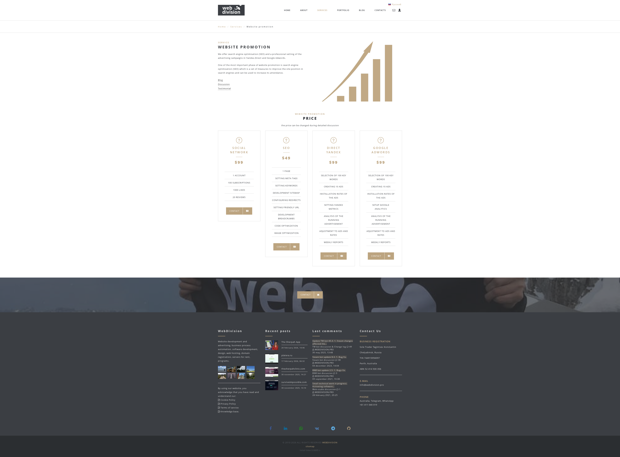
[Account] (399, 10)
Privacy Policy (228, 403)
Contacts (380, 10)
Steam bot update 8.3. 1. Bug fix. (329, 357)
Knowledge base (229, 411)
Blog (362, 10)
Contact (234, 211)
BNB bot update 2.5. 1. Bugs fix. (329, 370)
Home (287, 10)
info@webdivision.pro (372, 384)
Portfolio (343, 10)
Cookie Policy (228, 399)
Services (322, 10)
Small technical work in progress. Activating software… (329, 385)
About (304, 10)
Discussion (224, 84)
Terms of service (230, 407)
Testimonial (224, 88)
